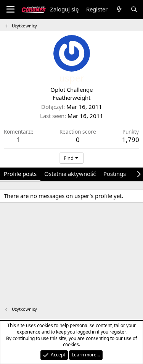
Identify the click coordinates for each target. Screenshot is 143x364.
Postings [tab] (114, 173)
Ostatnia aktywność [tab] (70, 173)
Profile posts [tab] (20, 173)
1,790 (130, 139)
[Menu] (10, 9)
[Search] (134, 9)
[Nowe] (118, 9)
